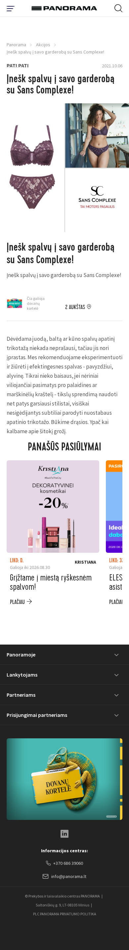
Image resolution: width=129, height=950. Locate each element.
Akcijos (43, 45)
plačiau (17, 602)
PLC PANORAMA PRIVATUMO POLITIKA (64, 913)
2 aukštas (75, 307)
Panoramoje (21, 654)
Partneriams (21, 694)
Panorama (16, 45)
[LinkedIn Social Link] (64, 834)
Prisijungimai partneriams (37, 715)
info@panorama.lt (68, 876)
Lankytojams (22, 674)
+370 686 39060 (68, 863)
